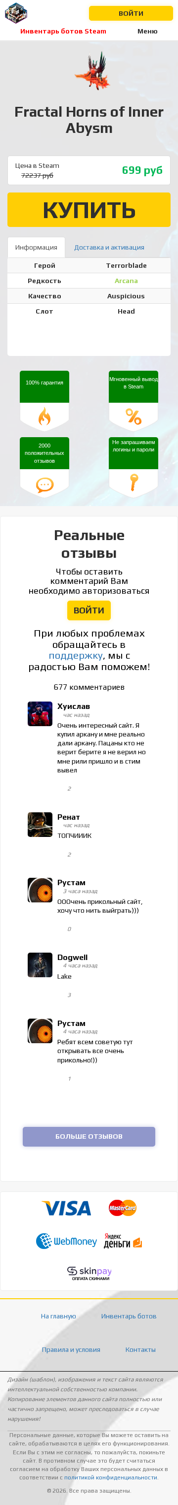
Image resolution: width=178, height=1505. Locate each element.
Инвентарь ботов (129, 1316)
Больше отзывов (89, 1136)
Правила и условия (71, 1349)
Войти (131, 13)
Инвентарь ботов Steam (63, 31)
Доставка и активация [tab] (109, 247)
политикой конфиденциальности (110, 1477)
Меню (147, 31)
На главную (58, 1316)
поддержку (75, 655)
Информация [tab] (36, 247)
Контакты (141, 1349)
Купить (89, 209)
